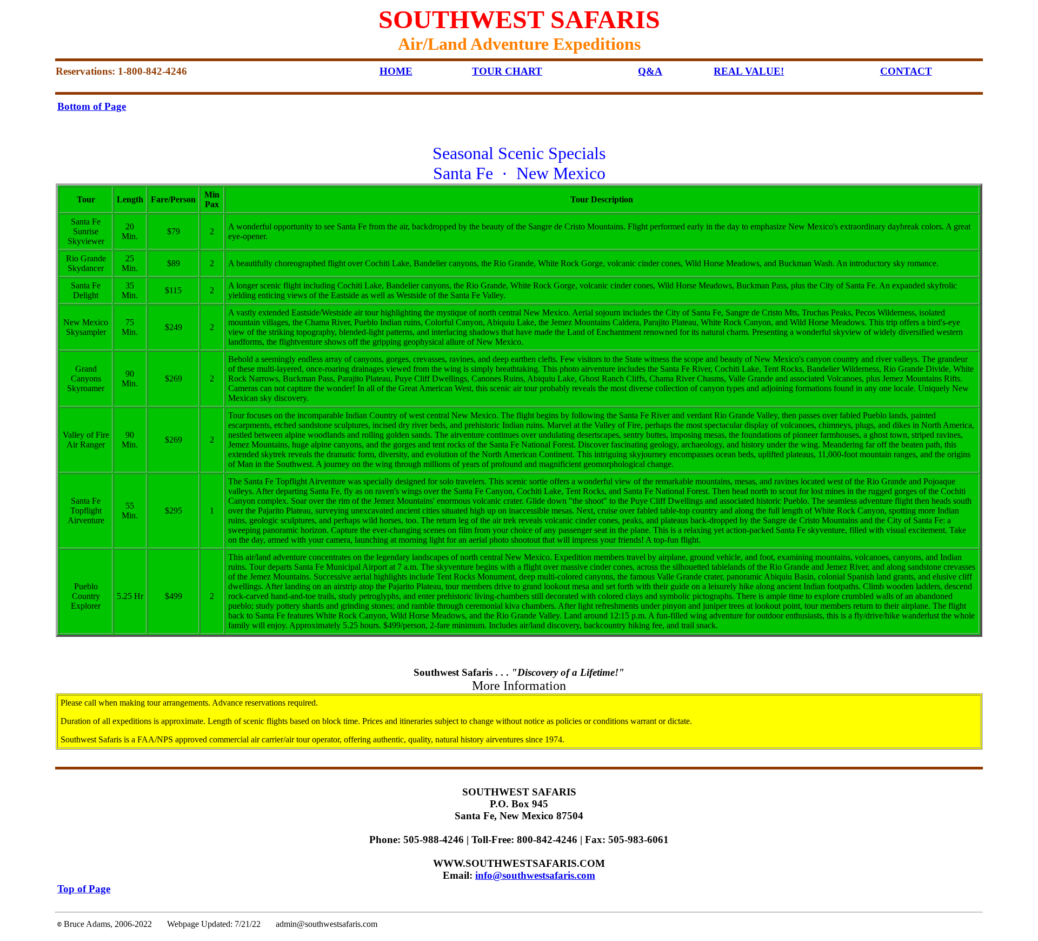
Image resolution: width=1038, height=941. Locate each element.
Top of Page (83, 888)
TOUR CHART (507, 71)
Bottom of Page (91, 106)
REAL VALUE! (749, 71)
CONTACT (906, 71)
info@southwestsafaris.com (535, 875)
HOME (396, 71)
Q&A (650, 71)
